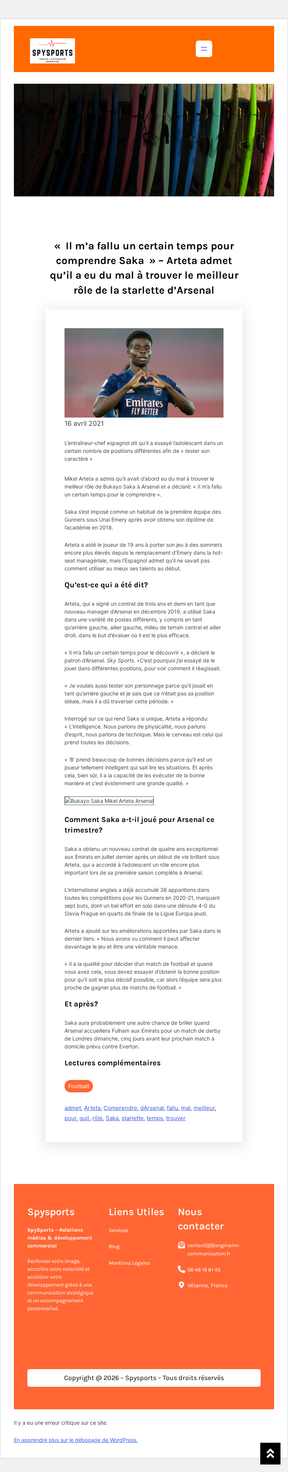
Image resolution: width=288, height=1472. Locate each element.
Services (118, 1230)
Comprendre (120, 1108)
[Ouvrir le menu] (204, 49)
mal (185, 1108)
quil (84, 1118)
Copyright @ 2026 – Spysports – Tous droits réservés (144, 1378)
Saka (112, 1118)
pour (70, 1118)
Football (78, 1086)
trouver (176, 1118)
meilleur (204, 1108)
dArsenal (152, 1108)
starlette (133, 1118)
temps (155, 1118)
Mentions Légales (129, 1263)
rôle (97, 1118)
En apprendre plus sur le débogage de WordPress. (76, 1440)
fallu (172, 1108)
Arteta (92, 1108)
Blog (114, 1246)
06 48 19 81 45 (204, 1270)
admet (72, 1108)
